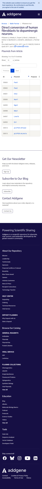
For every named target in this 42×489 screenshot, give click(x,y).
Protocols (5, 413)
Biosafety (5, 271)
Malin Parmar (14, 23)
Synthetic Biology (7, 383)
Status (28, 478)
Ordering (5, 302)
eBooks (4, 404)
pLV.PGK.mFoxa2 (20, 128)
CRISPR (4, 371)
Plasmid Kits (6, 342)
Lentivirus (5, 358)
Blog (3, 401)
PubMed (19, 46)
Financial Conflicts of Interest (11, 268)
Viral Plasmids (6, 386)
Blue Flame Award (8, 274)
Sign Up (6, 172)
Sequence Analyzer (8, 437)
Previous (6, 71)
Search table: (6, 65)
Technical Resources (9, 306)
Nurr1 (16, 99)
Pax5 (16, 82)
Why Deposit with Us (8, 318)
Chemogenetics (7, 368)
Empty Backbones (8, 374)
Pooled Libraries (7, 345)
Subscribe (7, 191)
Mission (4, 255)
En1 (15, 122)
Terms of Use (18, 478)
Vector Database (7, 440)
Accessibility (6, 478)
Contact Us (7, 211)
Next (17, 71)
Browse (4, 23)
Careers (4, 277)
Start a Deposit (7, 321)
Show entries (10, 60)
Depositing (5, 299)
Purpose (34, 77)
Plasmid (17, 77)
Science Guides (7, 416)
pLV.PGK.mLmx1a (20, 133)
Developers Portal (7, 443)
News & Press (6, 283)
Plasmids (5, 339)
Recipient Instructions (9, 287)
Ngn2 (16, 105)
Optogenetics (6, 380)
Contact (5, 476)
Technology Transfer (8, 290)
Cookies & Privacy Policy (19, 476)
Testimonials (6, 262)
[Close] (38, 3)
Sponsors (5, 265)
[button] (39, 14)
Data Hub (5, 434)
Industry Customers (8, 280)
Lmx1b (16, 116)
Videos (4, 420)
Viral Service (6, 309)
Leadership (5, 259)
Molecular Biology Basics (10, 407)
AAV (3, 355)
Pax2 (16, 88)
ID (3, 77)
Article (26, 46)
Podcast (5, 410)
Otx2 (15, 94)
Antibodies (5, 336)
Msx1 (16, 111)
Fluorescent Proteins (8, 377)
